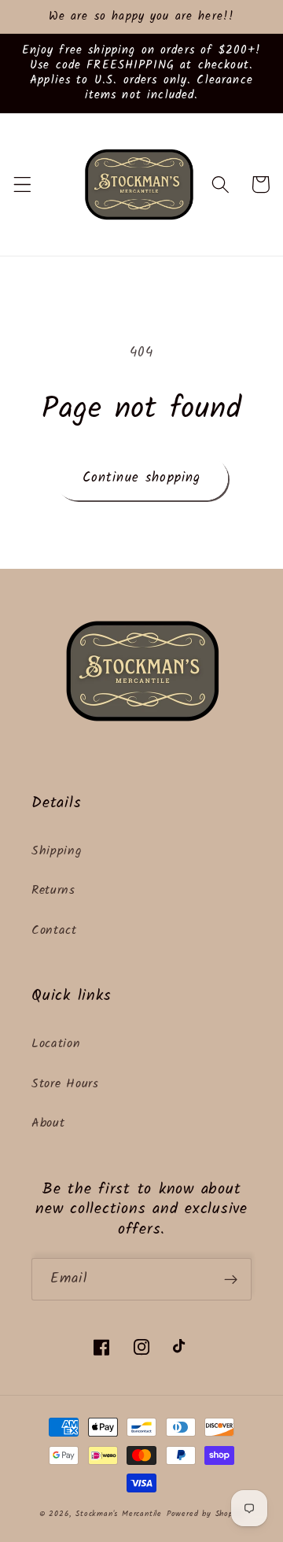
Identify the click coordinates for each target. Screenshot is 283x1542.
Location (56, 1044)
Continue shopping (142, 478)
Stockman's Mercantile (118, 1514)
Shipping (57, 851)
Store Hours (65, 1084)
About (47, 1123)
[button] (22, 184)
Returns (53, 890)
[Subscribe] (231, 1279)
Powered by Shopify (205, 1514)
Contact (54, 930)
